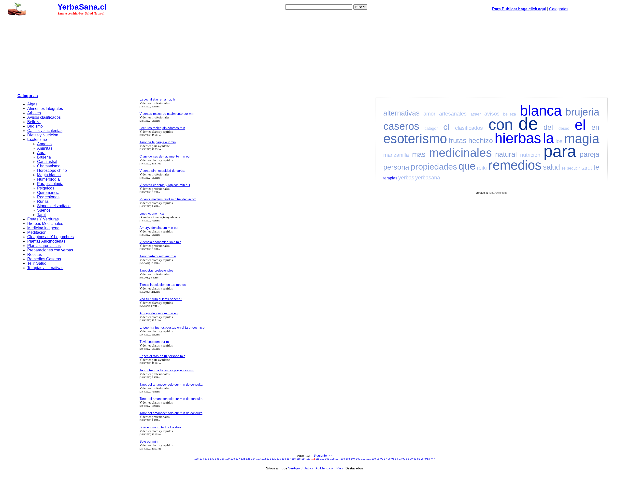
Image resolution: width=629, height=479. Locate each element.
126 (243, 458)
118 (284, 458)
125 (248, 458)
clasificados (469, 128)
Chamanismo (48, 166)
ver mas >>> (428, 458)
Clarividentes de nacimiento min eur (165, 156)
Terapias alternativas (45, 268)
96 (389, 458)
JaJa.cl (309, 468)
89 (415, 458)
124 (253, 458)
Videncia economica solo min (160, 242)
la (548, 138)
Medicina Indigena (43, 228)
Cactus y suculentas (44, 131)
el (580, 125)
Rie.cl (340, 468)
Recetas (34, 254)
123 (258, 458)
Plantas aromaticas (44, 246)
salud (551, 167)
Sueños (44, 210)
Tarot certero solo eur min (158, 256)
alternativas (401, 113)
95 (392, 458)
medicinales (460, 152)
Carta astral (47, 162)
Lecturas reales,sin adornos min (162, 128)
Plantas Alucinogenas (46, 241)
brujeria (582, 112)
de (528, 123)
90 (411, 458)
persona (396, 167)
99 (378, 458)
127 (238, 458)
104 (353, 458)
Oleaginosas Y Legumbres (50, 237)
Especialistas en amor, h (157, 99)
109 (327, 458)
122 (263, 458)
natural (506, 154)
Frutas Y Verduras (43, 219)
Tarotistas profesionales (156, 270)
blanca (541, 110)
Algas (32, 104)
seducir (573, 168)
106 (343, 458)
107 (337, 458)
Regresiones (48, 197)
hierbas (518, 138)
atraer (476, 114)
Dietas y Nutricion (42, 135)
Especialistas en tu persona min (162, 356)
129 (227, 458)
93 (400, 458)
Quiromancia (48, 192)
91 (407, 458)
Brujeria (44, 157)
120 (274, 458)
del (548, 127)
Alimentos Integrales (45, 108)
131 (217, 458)
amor (429, 114)
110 (322, 458)
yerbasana (427, 177)
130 (222, 458)
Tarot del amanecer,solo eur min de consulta (171, 384)
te (596, 167)
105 (348, 458)
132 (212, 458)
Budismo (35, 126)
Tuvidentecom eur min (155, 342)
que (466, 166)
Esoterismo (37, 139)
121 (269, 458)
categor (431, 128)
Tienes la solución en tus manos (163, 285)
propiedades (434, 166)
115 (299, 458)
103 (358, 458)
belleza (509, 114)
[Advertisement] (314, 55)
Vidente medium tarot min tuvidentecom (168, 199)
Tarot (41, 215)
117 (289, 458)
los (559, 141)
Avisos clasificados (44, 117)
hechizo (480, 141)
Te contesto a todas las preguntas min (167, 370)
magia (581, 138)
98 (381, 458)
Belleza (34, 122)
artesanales (453, 114)
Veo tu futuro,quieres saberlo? (161, 299)
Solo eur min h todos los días (160, 427)
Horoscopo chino (52, 170)
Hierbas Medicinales (45, 223)
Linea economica (152, 213)
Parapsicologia (50, 184)
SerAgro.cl (295, 468)
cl (446, 126)
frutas (458, 141)
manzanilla (396, 155)
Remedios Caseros (44, 259)
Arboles (34, 113)
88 (418, 458)
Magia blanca (49, 175)
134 (202, 458)
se (563, 168)
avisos (492, 114)
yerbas (406, 177)
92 (403, 458)
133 (207, 458)
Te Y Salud (36, 263)
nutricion (530, 155)
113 (308, 458)
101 (368, 458)
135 (196, 458)
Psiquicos (45, 188)
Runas (43, 201)
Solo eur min (148, 441)
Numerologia (48, 179)
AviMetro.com (325, 468)
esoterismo (415, 138)
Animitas (44, 148)
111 (317, 458)
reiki (482, 168)
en (595, 127)
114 (303, 458)
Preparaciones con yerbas (50, 250)
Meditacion (36, 232)
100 (374, 458)
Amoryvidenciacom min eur (159, 228)
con (500, 124)
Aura (41, 153)
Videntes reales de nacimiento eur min (167, 114)
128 (232, 458)
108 (332, 458)
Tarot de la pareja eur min (158, 142)
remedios (515, 165)
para (559, 151)
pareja (589, 154)
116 (294, 458)
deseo (563, 128)
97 (385, 458)
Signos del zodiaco (54, 206)
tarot (586, 168)
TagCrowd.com (497, 192)
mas (419, 154)
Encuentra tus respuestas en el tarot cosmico (172, 327)
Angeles (44, 144)
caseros (401, 126)
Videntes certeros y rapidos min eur (165, 185)
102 (363, 458)
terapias (390, 178)
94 (396, 458)
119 (279, 458)
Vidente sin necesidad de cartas (162, 171)
